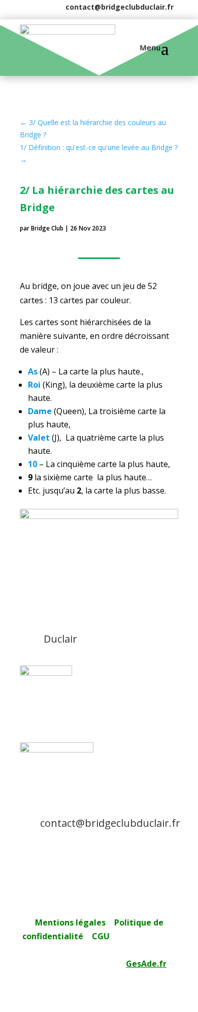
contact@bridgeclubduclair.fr (119, 7)
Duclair (60, 639)
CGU (101, 936)
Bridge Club (47, 228)
